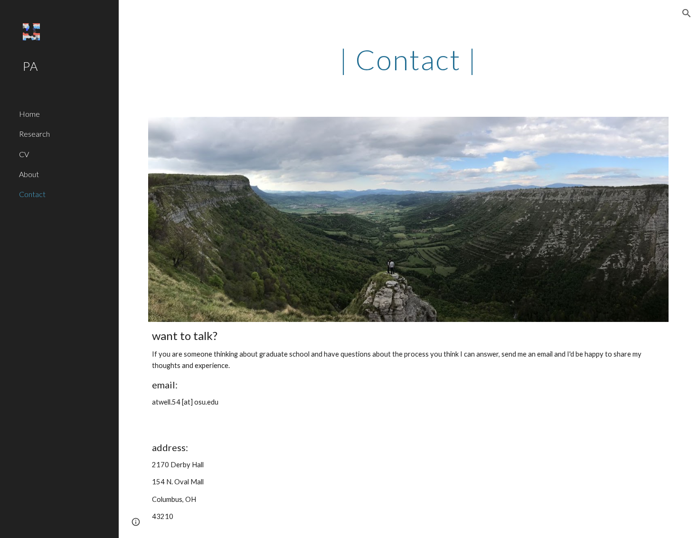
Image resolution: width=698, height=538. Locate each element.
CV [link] (24, 154)
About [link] (29, 174)
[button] (686, 13)
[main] (408, 59)
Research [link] (34, 133)
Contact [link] (32, 193)
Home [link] (29, 113)
